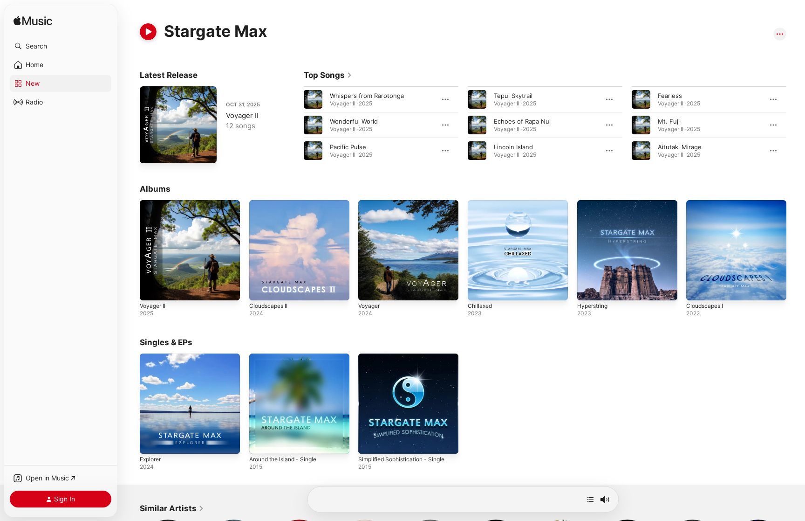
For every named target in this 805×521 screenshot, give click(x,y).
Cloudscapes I (706, 204)
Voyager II (242, 115)
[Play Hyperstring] (589, 289)
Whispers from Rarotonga (367, 95)
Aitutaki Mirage (680, 147)
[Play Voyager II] (151, 152)
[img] (33, 21)
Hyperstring (594, 204)
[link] (328, 75)
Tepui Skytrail (513, 95)
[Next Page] (795, 125)
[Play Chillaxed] (479, 289)
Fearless (670, 95)
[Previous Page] (294, 125)
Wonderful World (354, 121)
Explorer (152, 357)
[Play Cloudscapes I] (698, 289)
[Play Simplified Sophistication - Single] (370, 442)
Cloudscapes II (270, 204)
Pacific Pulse (348, 147)
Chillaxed (481, 204)
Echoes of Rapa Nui (522, 121)
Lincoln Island (513, 147)
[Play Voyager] (370, 289)
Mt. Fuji (669, 121)
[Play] (148, 31)
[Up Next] (590, 499)
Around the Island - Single (287, 357)
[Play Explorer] (151, 442)
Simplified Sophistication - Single (405, 357)
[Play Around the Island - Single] (261, 442)
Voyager (370, 204)
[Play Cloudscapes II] (261, 289)
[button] (60, 46)
